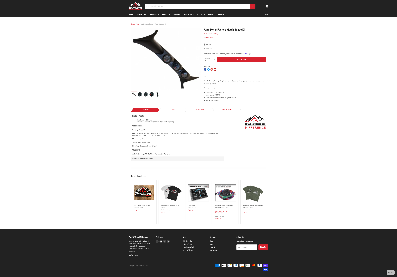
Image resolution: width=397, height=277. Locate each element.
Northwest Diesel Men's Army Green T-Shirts (253, 206)
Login (266, 14)
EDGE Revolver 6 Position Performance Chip (224, 206)
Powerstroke (141, 14)
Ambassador (214, 250)
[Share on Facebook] (205, 69)
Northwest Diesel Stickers (142, 205)
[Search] (252, 6)
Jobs (211, 244)
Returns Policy (187, 244)
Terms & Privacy (188, 250)
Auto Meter (209, 37)
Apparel (210, 14)
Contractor (188, 14)
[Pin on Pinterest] (215, 69)
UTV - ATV (200, 14)
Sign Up (263, 247)
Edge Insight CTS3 (194, 205)
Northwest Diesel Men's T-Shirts (170, 206)
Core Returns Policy (189, 247)
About (211, 241)
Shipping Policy (188, 241)
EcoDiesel (176, 14)
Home (131, 14)
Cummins (153, 14)
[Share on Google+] (211, 69)
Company (220, 14)
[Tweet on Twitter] (208, 69)
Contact (212, 247)
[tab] (145, 109)
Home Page (135, 24)
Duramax (165, 14)
